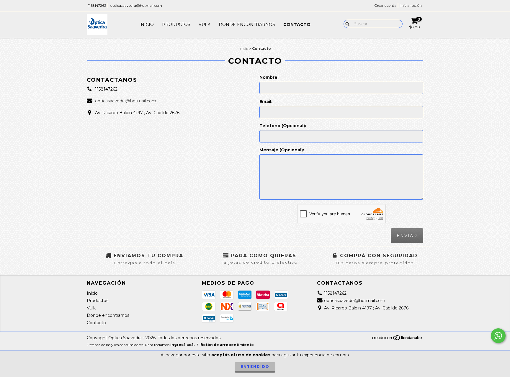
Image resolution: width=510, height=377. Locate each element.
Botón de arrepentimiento (227, 344)
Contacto (296, 24)
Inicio (146, 24)
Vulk (204, 24)
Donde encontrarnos (247, 24)
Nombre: (269, 77)
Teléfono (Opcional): (282, 125)
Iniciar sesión (411, 5)
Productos (176, 24)
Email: (265, 101)
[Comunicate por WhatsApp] (498, 335)
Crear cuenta (385, 5)
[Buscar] (346, 23)
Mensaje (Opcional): (281, 150)
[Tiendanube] (397, 339)
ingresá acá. (182, 344)
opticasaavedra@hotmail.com (136, 5)
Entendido (255, 366)
